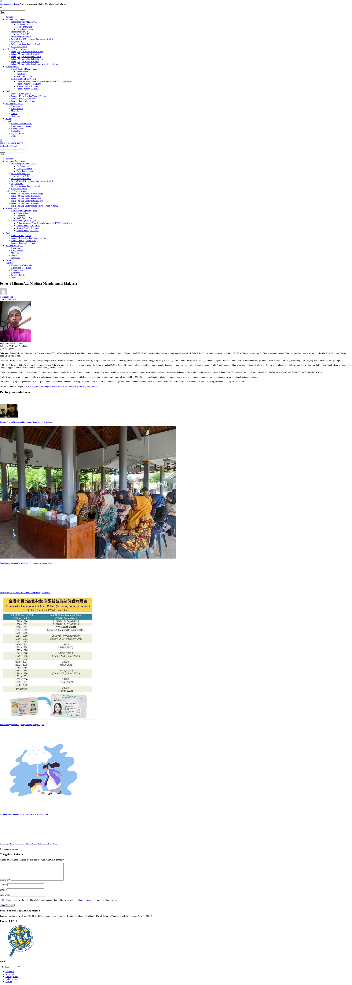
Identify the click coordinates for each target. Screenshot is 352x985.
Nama (3, 885)
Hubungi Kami (12, 979)
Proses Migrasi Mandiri (21, 37)
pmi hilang (94, 386)
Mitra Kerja (11, 974)
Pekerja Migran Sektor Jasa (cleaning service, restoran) (34, 64)
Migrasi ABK (17, 41)
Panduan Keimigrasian (21, 94)
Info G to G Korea (24, 34)
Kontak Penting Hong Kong (28, 84)
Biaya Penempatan (19, 46)
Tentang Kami (12, 976)
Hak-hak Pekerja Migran (16, 49)
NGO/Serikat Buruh (25, 76)
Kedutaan (20, 74)
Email (3, 890)
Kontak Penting (12, 66)
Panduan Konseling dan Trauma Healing (28, 96)
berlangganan (85, 900)
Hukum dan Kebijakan (21, 126)
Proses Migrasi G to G (20, 32)
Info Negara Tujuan (14, 103)
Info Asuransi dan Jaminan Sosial (25, 44)
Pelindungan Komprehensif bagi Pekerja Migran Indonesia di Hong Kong (28, 844)
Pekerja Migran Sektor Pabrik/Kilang (27, 59)
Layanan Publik (18, 133)
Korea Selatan (17, 108)
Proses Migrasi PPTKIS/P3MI (24, 22)
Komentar (5, 880)
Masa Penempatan (24, 27)
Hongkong (15, 106)
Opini (13, 136)
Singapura (15, 116)
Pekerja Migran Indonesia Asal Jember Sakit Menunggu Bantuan (25, 593)
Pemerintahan (22, 71)
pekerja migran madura (57, 386)
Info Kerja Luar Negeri (16, 19)
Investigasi (4, 4)
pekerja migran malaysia (78, 386)
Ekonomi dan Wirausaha (21, 123)
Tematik (9, 121)
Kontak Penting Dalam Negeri (24, 69)
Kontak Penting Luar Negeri (23, 79)
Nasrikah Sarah (6, 297)
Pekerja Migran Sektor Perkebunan (26, 56)
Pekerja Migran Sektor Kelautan (25, 61)
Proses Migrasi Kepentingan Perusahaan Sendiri (32, 39)
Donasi (9, 981)
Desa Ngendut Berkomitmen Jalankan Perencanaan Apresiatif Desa (26, 563)
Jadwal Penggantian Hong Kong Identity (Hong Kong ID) (22, 725)
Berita (8, 118)
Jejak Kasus (14, 4)
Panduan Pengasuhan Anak (23, 101)
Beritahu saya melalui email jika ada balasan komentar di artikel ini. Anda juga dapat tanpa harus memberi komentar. (62, 900)
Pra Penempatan (23, 24)
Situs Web (4, 895)
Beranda (9, 17)
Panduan (9, 91)
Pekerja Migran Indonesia (35, 386)
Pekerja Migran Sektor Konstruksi (26, 54)
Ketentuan (10, 971)
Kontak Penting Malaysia (27, 89)
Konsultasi (15, 131)
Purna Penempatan (24, 29)
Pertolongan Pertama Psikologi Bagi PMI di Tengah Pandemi (24, 814)
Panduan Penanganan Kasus (23, 98)
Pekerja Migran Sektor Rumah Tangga (27, 51)
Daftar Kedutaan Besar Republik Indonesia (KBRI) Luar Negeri (44, 81)
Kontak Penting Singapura (27, 86)
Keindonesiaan (17, 128)
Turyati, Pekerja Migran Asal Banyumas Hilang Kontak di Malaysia (26, 422)
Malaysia (15, 111)
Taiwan (14, 113)
